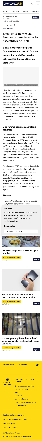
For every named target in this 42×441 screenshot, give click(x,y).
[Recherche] (27, 3)
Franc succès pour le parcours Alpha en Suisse (20, 252)
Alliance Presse (20, 406)
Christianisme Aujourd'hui (24, 386)
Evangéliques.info (21, 389)
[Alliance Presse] (7, 384)
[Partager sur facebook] (4, 25)
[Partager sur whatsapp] (14, 25)
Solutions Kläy (26, 436)
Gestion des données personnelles (15, 419)
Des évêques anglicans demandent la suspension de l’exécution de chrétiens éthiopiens (20, 341)
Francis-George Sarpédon (11, 257)
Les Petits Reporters (22, 399)
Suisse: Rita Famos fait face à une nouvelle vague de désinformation (18, 296)
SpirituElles (19, 396)
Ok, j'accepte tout (14, 231)
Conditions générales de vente (13, 415)
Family (17, 392)
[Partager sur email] (11, 25)
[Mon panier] (32, 3)
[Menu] (38, 3)
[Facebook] (37, 371)
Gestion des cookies (10, 428)
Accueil (5, 11)
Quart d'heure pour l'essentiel (25, 402)
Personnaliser (10, 226)
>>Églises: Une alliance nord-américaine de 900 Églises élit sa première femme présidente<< (20, 204)
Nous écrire (22, 365)
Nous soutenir (8, 365)
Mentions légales (9, 423)
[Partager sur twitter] (7, 25)
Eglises (25, 11)
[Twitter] (37, 365)
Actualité (15, 11)
